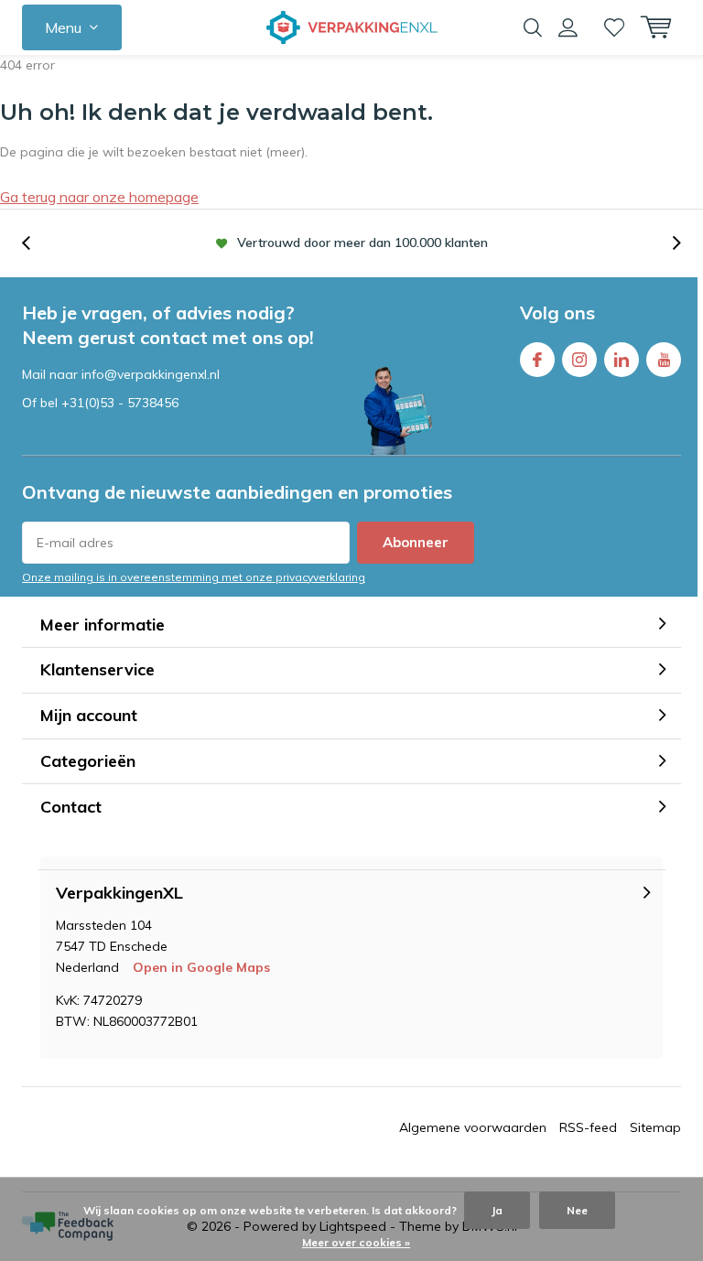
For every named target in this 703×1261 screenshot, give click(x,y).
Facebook (537, 359)
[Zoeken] (533, 27)
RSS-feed (588, 1127)
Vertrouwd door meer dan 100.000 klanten (362, 242)
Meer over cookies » (356, 1242)
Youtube (663, 359)
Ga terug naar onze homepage (99, 197)
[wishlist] (614, 27)
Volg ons (557, 312)
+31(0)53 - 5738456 (119, 402)
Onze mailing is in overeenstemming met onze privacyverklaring (193, 577)
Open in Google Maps (201, 967)
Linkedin (621, 359)
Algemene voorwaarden (472, 1127)
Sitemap (655, 1127)
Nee (577, 1210)
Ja (497, 1210)
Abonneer (416, 542)
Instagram (579, 359)
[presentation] (35, 242)
